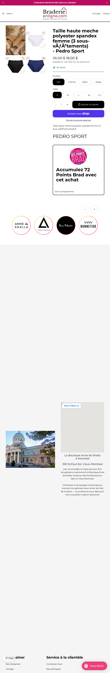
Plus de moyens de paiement (78, 120)
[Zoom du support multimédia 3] (15, 65)
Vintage (10, 669)
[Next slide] (94, 209)
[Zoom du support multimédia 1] (15, 40)
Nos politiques (53, 669)
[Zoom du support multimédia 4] (36, 65)
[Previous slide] (85, 209)
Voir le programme (64, 191)
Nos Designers (13, 664)
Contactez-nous (54, 664)
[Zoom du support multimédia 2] (36, 40)
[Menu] (3, 13)
